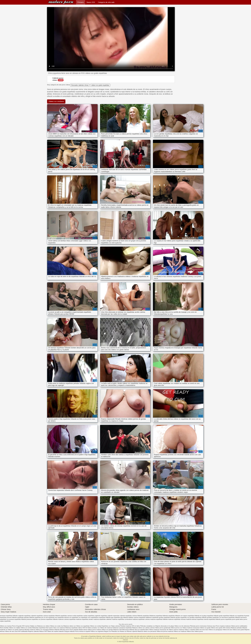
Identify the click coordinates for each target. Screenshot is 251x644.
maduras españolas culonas (141, 619)
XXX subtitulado (23, 631)
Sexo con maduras (59, 627)
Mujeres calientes (33, 631)
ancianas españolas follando (9, 615)
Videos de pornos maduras (165, 631)
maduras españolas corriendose (122, 619)
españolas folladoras (149, 615)
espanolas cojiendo (119, 615)
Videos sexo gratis (216, 627)
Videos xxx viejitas (14, 627)
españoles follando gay (106, 617)
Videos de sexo (227, 629)
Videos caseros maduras (176, 629)
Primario (80, 2)
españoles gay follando (121, 617)
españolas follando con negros (177, 615)
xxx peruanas (152, 631)
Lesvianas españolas (125, 627)
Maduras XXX (117, 629)
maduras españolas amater (84, 619)
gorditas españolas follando (198, 617)
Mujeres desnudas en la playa (164, 626)
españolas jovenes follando (8, 617)
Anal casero (49, 627)
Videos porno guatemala (162, 627)
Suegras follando (69, 631)
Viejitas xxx (33, 626)
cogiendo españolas (24, 615)
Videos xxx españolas (83, 626)
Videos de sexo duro (202, 629)
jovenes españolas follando (17, 619)
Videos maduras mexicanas (191, 627)
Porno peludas (74, 629)
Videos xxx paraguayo (216, 629)
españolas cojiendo (107, 615)
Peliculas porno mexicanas (198, 626)
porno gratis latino (237, 619)
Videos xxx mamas (6, 626)
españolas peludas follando (25, 617)
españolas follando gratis (214, 615)
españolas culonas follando (133, 615)
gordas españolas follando (167, 617)
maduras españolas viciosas (177, 619)
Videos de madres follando (55, 631)
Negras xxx (107, 631)
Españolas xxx (106, 626)
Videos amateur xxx (93, 627)
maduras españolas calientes (102, 619)
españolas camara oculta (68, 615)
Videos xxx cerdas (95, 626)
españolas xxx (76, 617)
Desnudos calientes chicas (80, 85)
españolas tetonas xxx (64, 617)
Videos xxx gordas (107, 629)
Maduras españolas (71, 627)
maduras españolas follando (159, 619)
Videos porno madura (94, 629)
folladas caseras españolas (136, 617)
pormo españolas (226, 619)
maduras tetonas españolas (194, 619)
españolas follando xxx (230, 615)
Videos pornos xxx (176, 627)
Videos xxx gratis (205, 627)
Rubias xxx (123, 631)
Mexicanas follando (128, 629)
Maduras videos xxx (69, 626)
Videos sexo (190, 631)
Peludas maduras (125, 626)
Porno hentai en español (82, 631)
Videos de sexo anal (11, 631)
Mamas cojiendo (132, 631)
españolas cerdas (81, 615)
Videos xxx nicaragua (42, 629)
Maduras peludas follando (239, 627)
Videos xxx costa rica (56, 626)
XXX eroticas (227, 627)
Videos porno (199, 631)
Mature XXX (43, 631)
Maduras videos (142, 631)
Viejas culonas (115, 626)
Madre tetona (83, 629)
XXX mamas (26, 626)
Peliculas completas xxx (147, 626)
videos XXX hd (82, 627)
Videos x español (190, 629)
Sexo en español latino (142, 629)
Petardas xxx (115, 631)
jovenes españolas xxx (33, 619)
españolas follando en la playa (197, 615)
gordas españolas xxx (182, 617)
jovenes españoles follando (49, 619)
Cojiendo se (3, 629)
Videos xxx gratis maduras (16, 629)
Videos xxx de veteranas (182, 626)
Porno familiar (4, 627)
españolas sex (52, 617)
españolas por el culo (41, 617)
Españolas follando (61, 2)
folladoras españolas (152, 617)
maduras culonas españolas (67, 619)
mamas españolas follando (212, 619)
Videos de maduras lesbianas (109, 627)
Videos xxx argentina (97, 631)
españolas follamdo (162, 615)
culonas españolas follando (51, 615)
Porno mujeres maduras (223, 626)
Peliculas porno (65, 629)
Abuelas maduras (30, 629)
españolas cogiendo (94, 615)
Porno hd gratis (17, 626)
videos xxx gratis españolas (100, 85)
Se (167, 629)
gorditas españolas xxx (214, 617)
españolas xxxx (85, 617)
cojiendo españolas (37, 615)
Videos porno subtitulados (239, 626)
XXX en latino (136, 626)
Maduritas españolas (38, 627)
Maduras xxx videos (43, 626)
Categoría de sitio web (106, 2)
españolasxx (95, 617)
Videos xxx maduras (180, 631)
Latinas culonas (150, 627)
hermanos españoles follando (231, 617)
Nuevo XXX (91, 2)
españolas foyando (243, 615)
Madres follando (54, 629)
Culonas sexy (211, 626)
